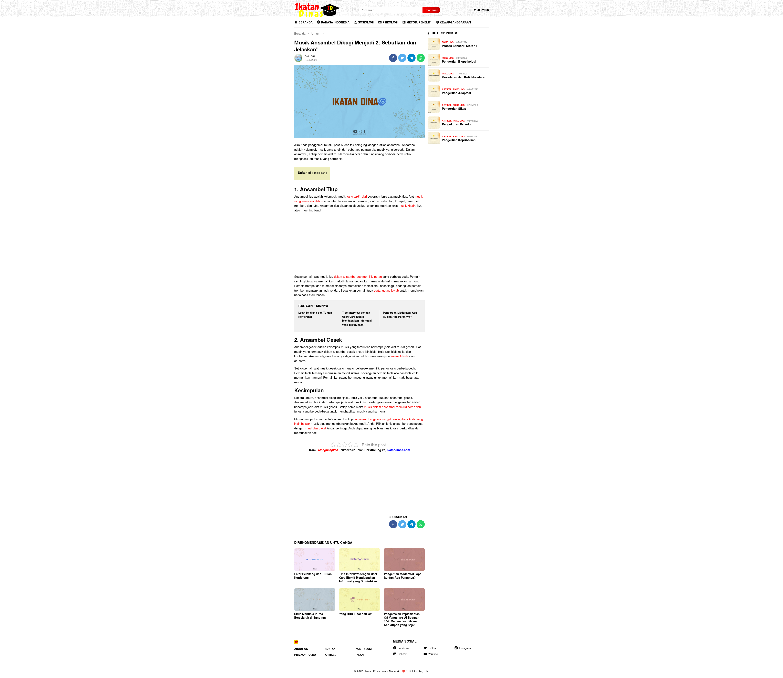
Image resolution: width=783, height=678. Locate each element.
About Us (301, 649)
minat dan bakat (315, 428)
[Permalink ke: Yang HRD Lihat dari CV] (359, 599)
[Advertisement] (359, 244)
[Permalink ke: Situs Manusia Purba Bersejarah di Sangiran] (314, 599)
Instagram (465, 648)
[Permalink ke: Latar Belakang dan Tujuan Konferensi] (314, 559)
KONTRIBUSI (364, 649)
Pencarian (431, 10)
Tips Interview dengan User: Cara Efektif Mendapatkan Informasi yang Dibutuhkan (357, 319)
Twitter (432, 648)
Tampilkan (319, 172)
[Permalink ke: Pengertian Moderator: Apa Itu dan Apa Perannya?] (404, 559)
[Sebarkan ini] (393, 58)
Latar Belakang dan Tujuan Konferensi (313, 576)
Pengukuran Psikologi (457, 124)
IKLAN (360, 655)
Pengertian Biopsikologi (459, 61)
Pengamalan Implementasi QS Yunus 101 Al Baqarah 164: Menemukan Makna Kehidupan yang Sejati (402, 619)
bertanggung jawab (386, 290)
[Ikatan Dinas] (317, 9)
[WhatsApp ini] (421, 58)
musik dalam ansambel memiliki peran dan (392, 407)
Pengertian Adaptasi (456, 93)
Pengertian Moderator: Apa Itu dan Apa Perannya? (400, 315)
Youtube (433, 654)
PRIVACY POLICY (305, 655)
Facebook (403, 648)
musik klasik (407, 205)
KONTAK (330, 649)
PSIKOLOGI (448, 42)
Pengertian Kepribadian (459, 140)
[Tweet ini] (402, 58)
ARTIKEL (447, 89)
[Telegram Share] (411, 58)
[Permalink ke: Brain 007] (298, 57)
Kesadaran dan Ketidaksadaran (464, 77)
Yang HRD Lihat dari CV (355, 614)
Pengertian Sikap (454, 108)
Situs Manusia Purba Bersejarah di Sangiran (310, 615)
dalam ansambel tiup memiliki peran (358, 276)
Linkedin (402, 654)
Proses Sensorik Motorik (459, 46)
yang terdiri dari (356, 196)
